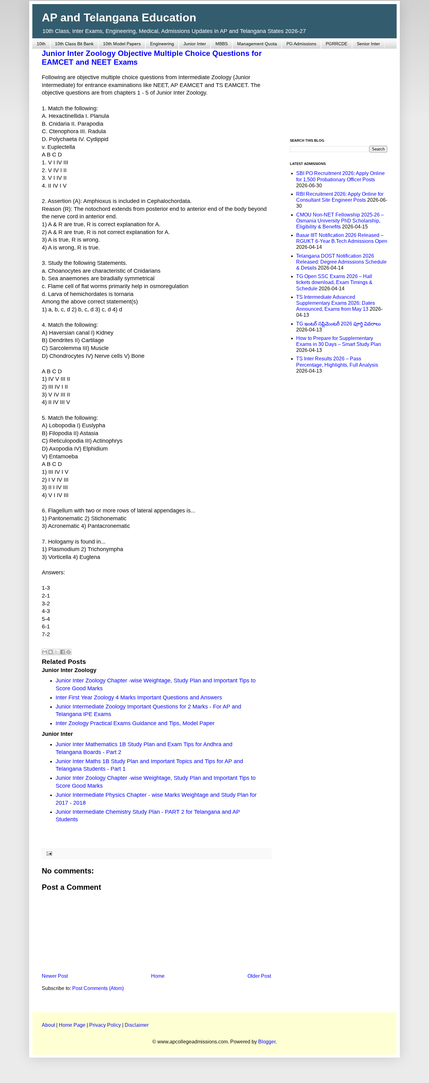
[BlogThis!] (50, 652)
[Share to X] (56, 652)
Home (158, 976)
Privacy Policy (105, 1025)
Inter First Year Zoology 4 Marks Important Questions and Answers (139, 697)
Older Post (259, 976)
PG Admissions (301, 43)
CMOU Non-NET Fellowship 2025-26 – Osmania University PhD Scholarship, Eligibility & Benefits (340, 220)
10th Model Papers (122, 43)
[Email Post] (48, 853)
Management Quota (257, 43)
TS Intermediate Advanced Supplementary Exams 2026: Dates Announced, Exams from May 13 (335, 303)
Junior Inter (194, 43)
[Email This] (44, 652)
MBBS (221, 43)
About (48, 1025)
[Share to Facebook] (62, 652)
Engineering (162, 43)
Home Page (72, 1025)
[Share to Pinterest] (68, 652)
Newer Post (55, 976)
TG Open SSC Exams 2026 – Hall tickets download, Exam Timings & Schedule (334, 282)
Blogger (266, 1041)
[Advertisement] (338, 90)
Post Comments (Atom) (98, 988)
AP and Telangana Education (119, 17)
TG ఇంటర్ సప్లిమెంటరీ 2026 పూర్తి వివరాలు (338, 323)
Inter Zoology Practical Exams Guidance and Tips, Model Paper (135, 723)
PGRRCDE (336, 43)
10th (41, 43)
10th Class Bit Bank (74, 43)
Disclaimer (137, 1025)
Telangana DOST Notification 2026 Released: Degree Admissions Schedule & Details (341, 262)
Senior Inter (368, 43)
